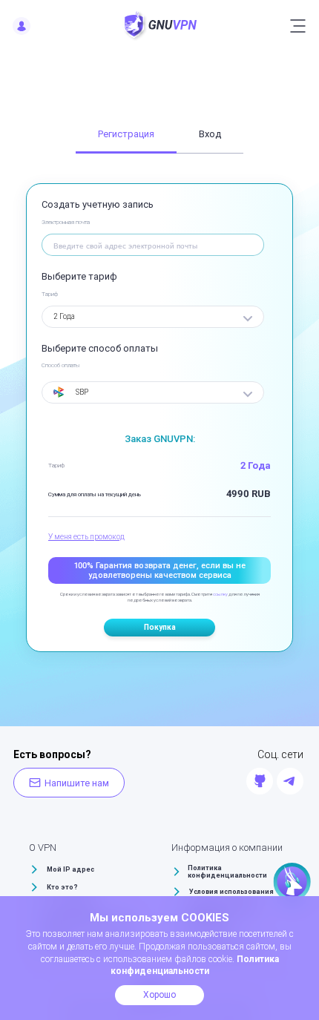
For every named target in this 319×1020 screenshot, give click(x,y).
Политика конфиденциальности (227, 871)
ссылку (220, 593)
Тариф (50, 294)
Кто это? (62, 887)
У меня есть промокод (86, 537)
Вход (210, 133)
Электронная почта (66, 222)
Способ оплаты (60, 365)
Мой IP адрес (70, 869)
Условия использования (231, 891)
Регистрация (126, 133)
